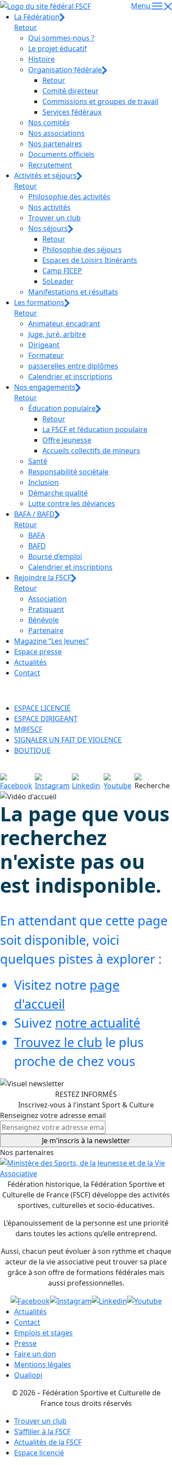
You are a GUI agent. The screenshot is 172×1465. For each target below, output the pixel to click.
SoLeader (58, 281)
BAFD (37, 546)
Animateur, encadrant (64, 323)
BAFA (36, 535)
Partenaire (46, 630)
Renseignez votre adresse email (53, 1115)
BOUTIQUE (32, 750)
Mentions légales (42, 1364)
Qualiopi (28, 1375)
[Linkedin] (87, 781)
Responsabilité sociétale (68, 472)
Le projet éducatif (57, 48)
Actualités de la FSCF (48, 1442)
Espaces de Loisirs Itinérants (89, 260)
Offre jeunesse (66, 440)
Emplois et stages (43, 1333)
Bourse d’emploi (55, 556)
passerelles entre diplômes (73, 366)
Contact (27, 673)
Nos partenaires (55, 144)
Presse (25, 1343)
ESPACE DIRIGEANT (46, 718)
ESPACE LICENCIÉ (42, 708)
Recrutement (50, 165)
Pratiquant (46, 609)
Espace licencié (39, 1453)
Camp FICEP (62, 271)
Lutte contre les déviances (71, 503)
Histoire (41, 59)
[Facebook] (17, 781)
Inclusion (43, 482)
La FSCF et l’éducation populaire (94, 429)
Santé (37, 461)
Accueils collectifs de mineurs (91, 450)
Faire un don (35, 1354)
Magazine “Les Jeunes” (51, 641)
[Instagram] (53, 781)
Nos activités (49, 207)
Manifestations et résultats (73, 292)
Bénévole (43, 620)
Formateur (46, 355)
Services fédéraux (71, 112)
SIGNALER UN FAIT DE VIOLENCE (68, 740)
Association (47, 599)
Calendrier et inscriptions (70, 376)
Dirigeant (44, 345)
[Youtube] (119, 781)
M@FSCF (28, 729)
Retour (25, 27)
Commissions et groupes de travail (100, 101)
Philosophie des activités (69, 196)
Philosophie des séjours (82, 249)
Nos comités (49, 122)
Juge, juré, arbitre (57, 334)
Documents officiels (61, 154)
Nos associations (56, 133)
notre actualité (97, 1022)
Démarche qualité (58, 493)
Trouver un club (54, 218)
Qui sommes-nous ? (61, 38)
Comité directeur (70, 91)
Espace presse (38, 651)
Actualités (30, 662)
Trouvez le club (58, 1042)
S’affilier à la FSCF (42, 1431)
